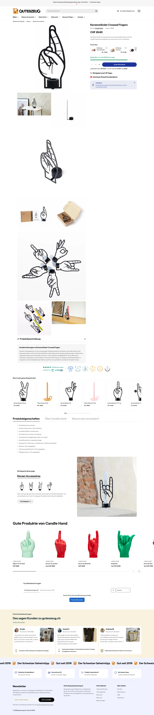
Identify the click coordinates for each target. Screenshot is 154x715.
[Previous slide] (134, 571)
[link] (93, 50)
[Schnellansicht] (40, 532)
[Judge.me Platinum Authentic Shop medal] (78, 369)
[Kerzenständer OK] (49, 486)
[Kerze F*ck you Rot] (61, 543)
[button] (132, 50)
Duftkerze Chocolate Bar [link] (101, 49)
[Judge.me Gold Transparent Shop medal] (93, 369)
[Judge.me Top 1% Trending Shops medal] (100, 369)
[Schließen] (134, 82)
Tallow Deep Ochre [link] (42, 403)
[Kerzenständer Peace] (40, 486)
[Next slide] (139, 571)
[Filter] (113, 590)
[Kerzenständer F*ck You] (21, 486)
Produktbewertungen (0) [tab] (31, 590)
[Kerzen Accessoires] (107, 487)
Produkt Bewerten (77, 600)
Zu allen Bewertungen (19, 622)
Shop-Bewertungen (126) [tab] (47, 590)
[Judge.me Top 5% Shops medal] (107, 369)
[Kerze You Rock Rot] (93, 543)
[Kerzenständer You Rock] (31, 486)
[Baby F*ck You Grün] (28, 543)
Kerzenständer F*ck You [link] (114, 403)
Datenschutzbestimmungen (45, 705)
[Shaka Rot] (126, 543)
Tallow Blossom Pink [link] (90, 403)
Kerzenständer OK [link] (66, 403)
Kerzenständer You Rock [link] (138, 403)
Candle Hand (99, 28)
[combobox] (72, 11)
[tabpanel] (77, 438)
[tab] (26, 419)
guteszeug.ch (22, 710)
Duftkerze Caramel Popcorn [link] (118, 49)
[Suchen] (96, 11)
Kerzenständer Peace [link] (20, 403)
